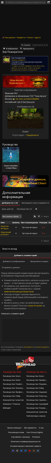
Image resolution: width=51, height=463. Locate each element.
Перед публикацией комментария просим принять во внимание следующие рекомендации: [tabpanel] (25, 311)
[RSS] (34, 450)
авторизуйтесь (29, 347)
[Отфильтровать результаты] (39, 216)
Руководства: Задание (36, 392)
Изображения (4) (25, 106)
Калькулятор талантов (13, 400)
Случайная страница (20, 437)
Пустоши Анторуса (29, 227)
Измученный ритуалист (6, 233)
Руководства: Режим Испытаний (37, 408)
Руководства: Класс (12, 376)
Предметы (21, 37)
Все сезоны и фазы (11, 216)
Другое (38, 37)
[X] (17, 450)
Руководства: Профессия (14, 392)
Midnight (7, 408)
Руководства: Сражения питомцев (37, 400)
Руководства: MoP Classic (37, 372)
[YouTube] (29, 450)
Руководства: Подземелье (37, 384)
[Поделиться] (48, 2)
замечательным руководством (18, 291)
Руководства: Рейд (11, 396)
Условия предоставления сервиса (25, 446)
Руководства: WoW (12, 372)
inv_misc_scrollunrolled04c (27, 99)
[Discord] (13, 450)
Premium (36, 437)
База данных (10, 37)
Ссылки (27, 45)
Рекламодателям (16, 432)
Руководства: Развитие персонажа (14, 384)
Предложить (32, 135)
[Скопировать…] (35, 216)
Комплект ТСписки (11, 404)
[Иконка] (6, 59)
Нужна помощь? (14, 428)
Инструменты (30, 428)
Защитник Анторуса (5, 227)
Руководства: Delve (11, 380)
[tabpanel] (25, 228)
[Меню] (2, 2)
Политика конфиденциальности (25, 441)
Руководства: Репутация (37, 396)
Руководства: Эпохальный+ (14, 388)
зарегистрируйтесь (43, 347)
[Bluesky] (21, 450)
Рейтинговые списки (35, 416)
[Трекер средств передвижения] (25, 181)
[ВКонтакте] (38, 450)
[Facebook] (25, 450)
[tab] (10, 203)
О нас (41, 428)
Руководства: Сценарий (37, 404)
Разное (30, 37)
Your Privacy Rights (34, 432)
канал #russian (35, 305)
